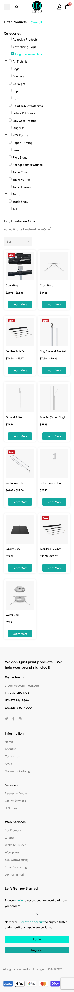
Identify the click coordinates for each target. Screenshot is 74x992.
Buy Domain (13, 830)
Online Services (15, 800)
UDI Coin (11, 808)
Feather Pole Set (16, 351)
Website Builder (15, 845)
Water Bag (12, 614)
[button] (7, 7)
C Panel (10, 838)
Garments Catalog (17, 771)
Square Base (13, 548)
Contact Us (12, 756)
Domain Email (14, 874)
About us (10, 749)
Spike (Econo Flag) (50, 483)
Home (9, 741)
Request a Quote (16, 793)
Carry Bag (12, 285)
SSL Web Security (16, 860)
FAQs (8, 764)
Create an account (32, 922)
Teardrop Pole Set (50, 548)
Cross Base (46, 285)
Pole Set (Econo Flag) (52, 417)
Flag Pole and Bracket (53, 351)
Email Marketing (16, 867)
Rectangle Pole (15, 483)
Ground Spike (14, 417)
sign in (18, 900)
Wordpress (12, 852)
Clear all (36, 22)
